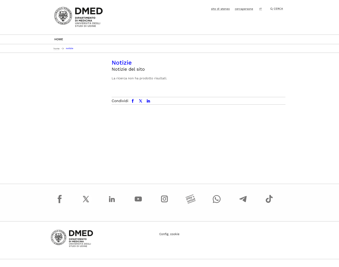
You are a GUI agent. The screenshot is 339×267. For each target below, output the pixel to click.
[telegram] (243, 202)
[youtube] (138, 202)
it (260, 8)
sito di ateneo (220, 8)
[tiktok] (269, 202)
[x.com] (86, 202)
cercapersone (244, 8)
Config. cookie (169, 234)
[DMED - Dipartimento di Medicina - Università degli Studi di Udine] (79, 17)
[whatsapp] (217, 202)
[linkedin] (112, 202)
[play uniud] (191, 202)
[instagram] (164, 202)
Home (58, 39)
